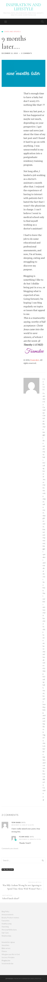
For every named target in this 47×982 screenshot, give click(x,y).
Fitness (4, 951)
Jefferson (9, 978)
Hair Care (5, 933)
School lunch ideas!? (10, 898)
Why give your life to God (11, 954)
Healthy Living (6, 924)
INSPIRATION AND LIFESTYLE (23, 6)
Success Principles (8, 957)
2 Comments (26, 53)
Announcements (7, 914)
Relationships (6, 936)
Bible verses (6, 948)
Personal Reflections (9, 930)
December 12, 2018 (10, 53)
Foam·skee (34, 360)
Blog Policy (5, 911)
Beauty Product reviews (10, 918)
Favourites (5, 921)
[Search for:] (23, 860)
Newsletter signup (8, 942)
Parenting (5, 927)
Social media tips (7, 963)
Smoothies (5, 945)
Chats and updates (12, 31)
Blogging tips (6, 960)
